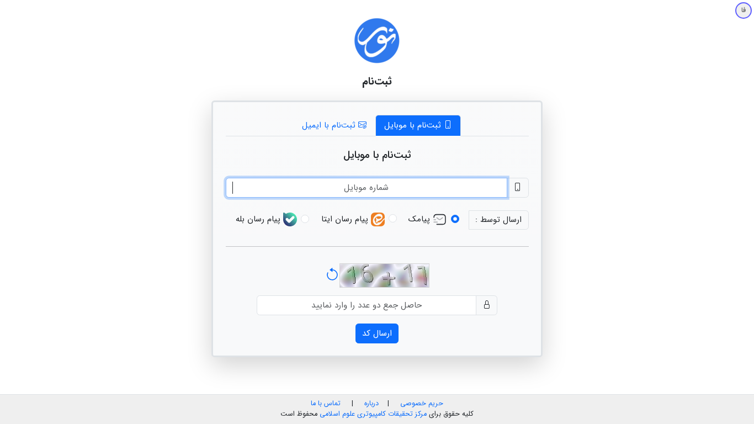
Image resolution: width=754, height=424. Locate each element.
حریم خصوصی (421, 403)
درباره (370, 403)
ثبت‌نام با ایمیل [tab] (330, 125)
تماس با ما (326, 403)
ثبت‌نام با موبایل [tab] (414, 125)
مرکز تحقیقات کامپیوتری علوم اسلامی (373, 414)
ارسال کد (377, 333)
